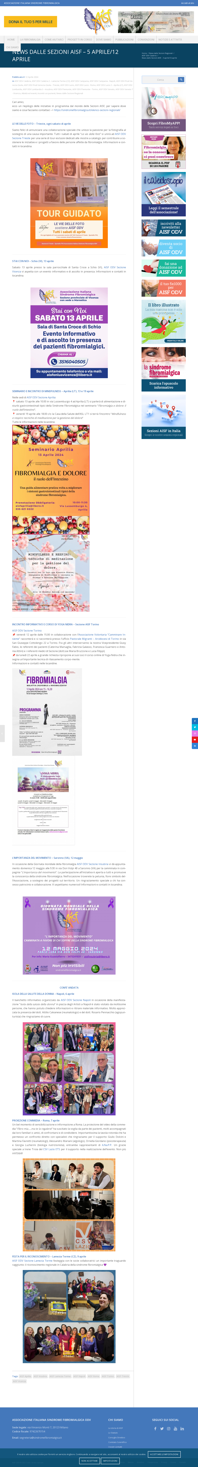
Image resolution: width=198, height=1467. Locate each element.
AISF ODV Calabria (23, 81)
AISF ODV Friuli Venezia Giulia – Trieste (41, 85)
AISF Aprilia (25, 1376)
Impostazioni (110, 1461)
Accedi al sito (187, 3)
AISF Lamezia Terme (60, 1376)
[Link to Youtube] (175, 1428)
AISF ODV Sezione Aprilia (41, 397)
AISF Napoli (79, 1376)
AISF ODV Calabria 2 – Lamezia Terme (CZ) (51, 81)
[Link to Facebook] (155, 1428)
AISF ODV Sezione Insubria (92, 864)
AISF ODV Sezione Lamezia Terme (32, 1260)
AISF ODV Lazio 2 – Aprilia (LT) (110, 85)
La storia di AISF (115, 1428)
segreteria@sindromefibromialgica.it (40, 1437)
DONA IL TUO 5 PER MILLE (31, 21)
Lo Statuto (113, 1432)
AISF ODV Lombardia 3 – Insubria (38, 89)
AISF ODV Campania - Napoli (102, 81)
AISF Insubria (40, 1376)
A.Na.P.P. (107, 1145)
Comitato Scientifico (117, 1442)
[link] (94, 639)
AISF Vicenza (19, 1381)
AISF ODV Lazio (67, 85)
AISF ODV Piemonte (62, 89)
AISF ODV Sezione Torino (26, 630)
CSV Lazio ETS (51, 1149)
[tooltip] (195, 721)
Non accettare (90, 1461)
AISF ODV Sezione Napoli (76, 1000)
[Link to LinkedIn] (182, 1428)
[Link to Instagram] (169, 1428)
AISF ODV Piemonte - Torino (85, 89)
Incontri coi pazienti (47, 93)
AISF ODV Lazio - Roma (85, 85)
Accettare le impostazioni (164, 1454)
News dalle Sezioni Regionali (69, 93)
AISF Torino (108, 1376)
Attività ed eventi (29, 93)
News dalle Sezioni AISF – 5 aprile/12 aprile (65, 55)
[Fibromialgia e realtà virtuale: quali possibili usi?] (2, 733)
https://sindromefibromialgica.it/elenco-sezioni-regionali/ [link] (87, 110)
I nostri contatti (115, 1446)
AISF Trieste (123, 1376)
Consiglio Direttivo (116, 1437)
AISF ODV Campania (80, 81)
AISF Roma (93, 1376)
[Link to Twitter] (162, 1428)
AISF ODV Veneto (107, 89)
